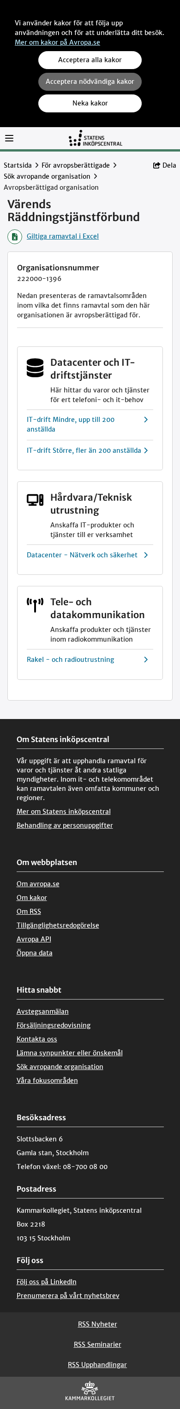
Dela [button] (169, 165)
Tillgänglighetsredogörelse (58, 925)
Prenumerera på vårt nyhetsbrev (68, 1296)
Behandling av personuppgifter (65, 825)
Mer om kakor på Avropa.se (57, 42)
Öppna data (35, 953)
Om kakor (32, 898)
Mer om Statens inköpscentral (64, 811)
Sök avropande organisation (47, 176)
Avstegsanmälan (43, 1011)
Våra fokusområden (47, 1080)
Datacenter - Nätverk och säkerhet (82, 555)
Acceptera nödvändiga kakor (90, 81)
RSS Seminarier (97, 1344)
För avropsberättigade (76, 165)
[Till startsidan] (95, 137)
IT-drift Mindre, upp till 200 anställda (70, 424)
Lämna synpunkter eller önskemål (70, 1053)
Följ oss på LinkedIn (47, 1282)
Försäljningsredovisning (53, 1025)
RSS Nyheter (97, 1324)
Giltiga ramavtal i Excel (63, 236)
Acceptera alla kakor (90, 60)
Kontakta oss (37, 1039)
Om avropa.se (38, 884)
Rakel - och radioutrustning (70, 659)
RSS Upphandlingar (97, 1365)
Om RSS (29, 911)
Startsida (18, 165)
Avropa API (34, 939)
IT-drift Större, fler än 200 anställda (84, 450)
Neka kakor (90, 103)
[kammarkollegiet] (90, 1392)
